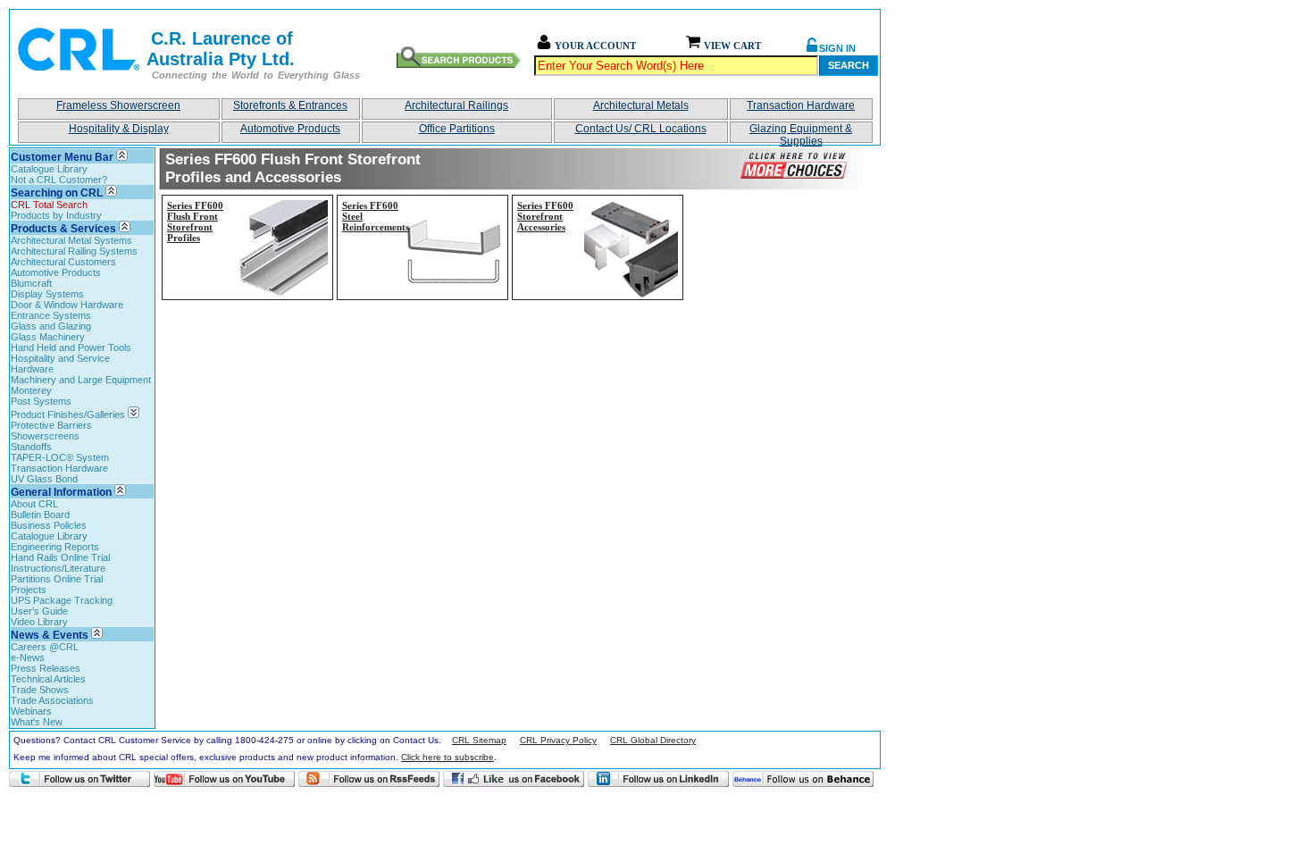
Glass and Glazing (51, 326)
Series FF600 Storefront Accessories (545, 216)
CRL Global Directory (653, 740)
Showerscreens (45, 436)
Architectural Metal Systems (71, 240)
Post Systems (41, 401)
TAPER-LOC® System (60, 457)
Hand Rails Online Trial (60, 557)
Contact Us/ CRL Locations (641, 128)
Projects (28, 589)
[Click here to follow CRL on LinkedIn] (658, 779)
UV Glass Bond (44, 478)
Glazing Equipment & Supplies (800, 132)
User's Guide (39, 611)
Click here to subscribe (447, 757)
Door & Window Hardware (67, 304)
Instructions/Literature (58, 568)
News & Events (49, 635)
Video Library (39, 621)
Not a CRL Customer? (59, 179)
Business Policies (49, 525)
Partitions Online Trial (57, 579)
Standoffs (31, 446)
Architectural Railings (456, 105)
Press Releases (45, 668)
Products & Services (63, 228)
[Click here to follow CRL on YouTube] (224, 779)
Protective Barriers (51, 425)
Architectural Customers (63, 261)
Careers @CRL (45, 646)
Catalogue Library (49, 168)
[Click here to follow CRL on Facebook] (513, 779)
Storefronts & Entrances (290, 105)
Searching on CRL (57, 193)
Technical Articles (48, 679)
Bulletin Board (40, 514)
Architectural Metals (641, 105)
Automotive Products (290, 128)
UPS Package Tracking (62, 600)
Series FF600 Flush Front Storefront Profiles (195, 221)
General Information (61, 492)
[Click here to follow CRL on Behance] (803, 779)
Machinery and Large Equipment (81, 379)
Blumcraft (31, 283)
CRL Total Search (49, 204)
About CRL (34, 503)
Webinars (31, 711)
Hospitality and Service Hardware (60, 363)
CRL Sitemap (479, 740)
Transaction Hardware (801, 105)
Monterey (31, 390)
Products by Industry (56, 215)
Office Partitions (457, 128)
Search (848, 65)
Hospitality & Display (119, 128)
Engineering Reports (55, 546)
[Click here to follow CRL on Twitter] (79, 779)
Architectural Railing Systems (74, 251)
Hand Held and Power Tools (71, 347)
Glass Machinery (48, 336)
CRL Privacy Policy (558, 740)
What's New (37, 721)
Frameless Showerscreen (118, 105)
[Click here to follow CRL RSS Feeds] (369, 779)
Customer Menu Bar (62, 157)
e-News (28, 657)
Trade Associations (52, 700)
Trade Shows (40, 689)
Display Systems (47, 294)
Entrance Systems (51, 315)
